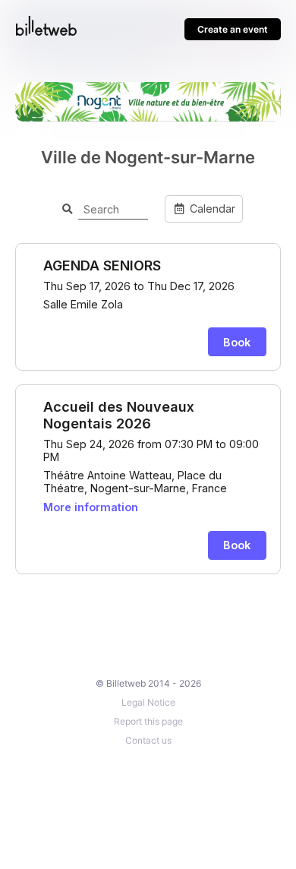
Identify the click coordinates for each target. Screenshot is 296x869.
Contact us (148, 740)
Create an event (232, 29)
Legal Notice (148, 702)
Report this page (148, 721)
